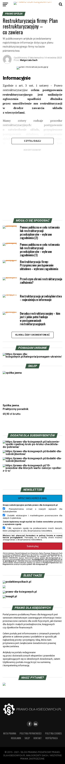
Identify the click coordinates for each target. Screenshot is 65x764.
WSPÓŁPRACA (51, 738)
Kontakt (38, 738)
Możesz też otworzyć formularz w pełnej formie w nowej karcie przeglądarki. (32, 536)
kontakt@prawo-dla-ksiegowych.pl (46, 559)
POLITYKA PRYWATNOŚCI (31, 733)
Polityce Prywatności (51, 563)
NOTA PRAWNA (9, 733)
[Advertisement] (32, 184)
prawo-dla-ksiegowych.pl (50, 558)
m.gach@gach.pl (10, 561)
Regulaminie (8, 564)
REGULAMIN (16, 738)
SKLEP (27, 738)
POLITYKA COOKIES (53, 733)
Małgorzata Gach (28, 60)
